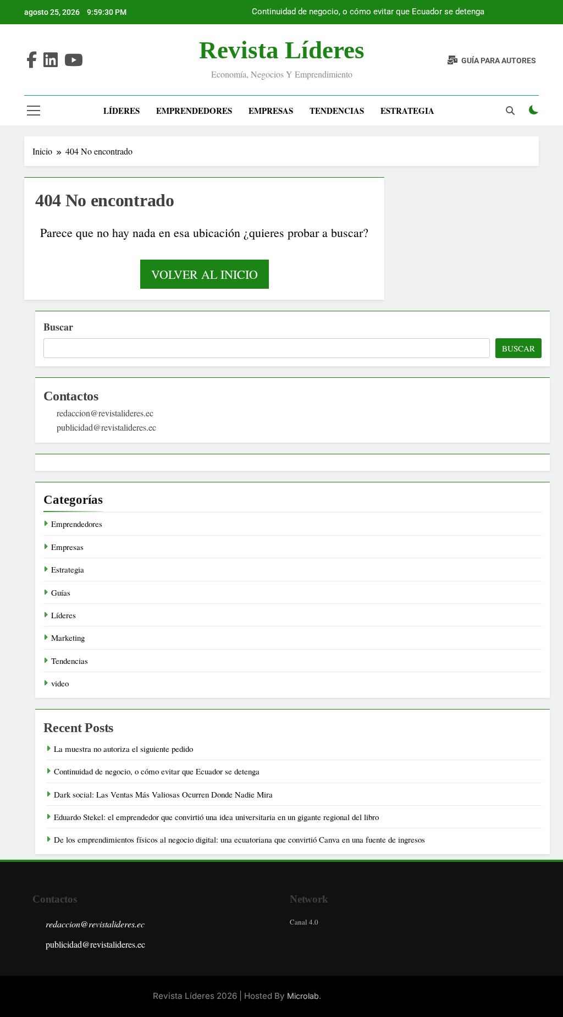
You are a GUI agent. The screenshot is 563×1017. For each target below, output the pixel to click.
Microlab (303, 995)
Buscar (58, 327)
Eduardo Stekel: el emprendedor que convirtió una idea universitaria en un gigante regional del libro (216, 816)
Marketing (68, 637)
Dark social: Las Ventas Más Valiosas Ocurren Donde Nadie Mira (163, 794)
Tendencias (337, 111)
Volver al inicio (204, 274)
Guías (60, 592)
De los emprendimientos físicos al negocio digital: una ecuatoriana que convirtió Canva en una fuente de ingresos (239, 839)
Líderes (121, 111)
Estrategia (407, 111)
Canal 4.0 (304, 922)
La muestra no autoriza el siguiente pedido (123, 748)
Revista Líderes (282, 50)
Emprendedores (194, 111)
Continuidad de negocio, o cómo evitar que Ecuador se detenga (368, 12)
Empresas (271, 111)
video (60, 683)
